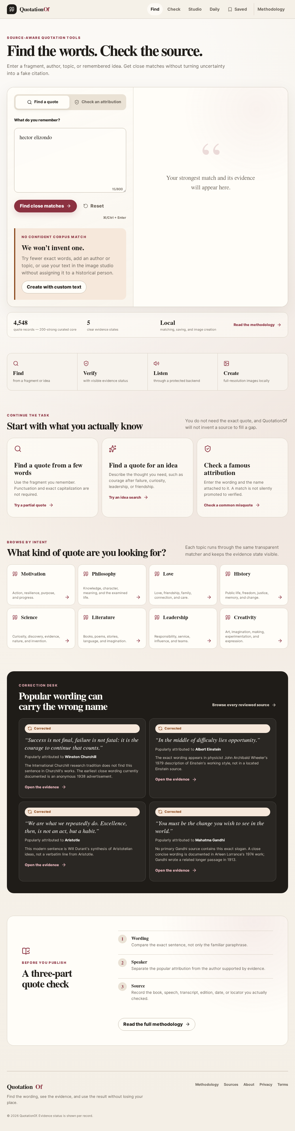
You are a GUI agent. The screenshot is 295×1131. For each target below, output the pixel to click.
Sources (231, 1084)
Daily (215, 9)
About (248, 1084)
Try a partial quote (30, 505)
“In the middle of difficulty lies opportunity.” (207, 739)
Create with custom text (54, 287)
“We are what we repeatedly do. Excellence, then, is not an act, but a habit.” (76, 826)
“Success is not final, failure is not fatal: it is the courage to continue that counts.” (82, 743)
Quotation (24, 1086)
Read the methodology (254, 325)
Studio (195, 9)
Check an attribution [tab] (101, 101)
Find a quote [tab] (46, 101)
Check (173, 9)
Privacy (266, 1084)
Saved (241, 9)
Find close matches (42, 206)
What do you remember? (37, 120)
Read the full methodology (153, 1024)
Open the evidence (42, 787)
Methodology (271, 9)
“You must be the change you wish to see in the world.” (209, 826)
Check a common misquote (228, 505)
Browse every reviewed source (240, 705)
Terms (282, 1084)
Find (155, 9)
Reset (97, 206)
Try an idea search (125, 497)
